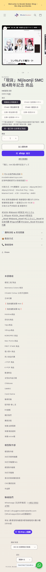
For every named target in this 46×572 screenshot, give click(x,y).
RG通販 (7, 410)
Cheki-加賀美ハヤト (33, 102)
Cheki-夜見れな (31, 107)
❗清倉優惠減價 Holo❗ (14, 303)
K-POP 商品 (9, 367)
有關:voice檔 (10, 436)
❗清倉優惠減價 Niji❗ (13, 309)
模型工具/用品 (10, 282)
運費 (9, 94)
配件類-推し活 (10, 404)
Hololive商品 (10, 314)
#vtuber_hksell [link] (28, 222)
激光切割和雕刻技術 (12, 478)
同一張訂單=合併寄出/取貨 (15, 128)
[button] (4, 15)
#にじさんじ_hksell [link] (33, 218)
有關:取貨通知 (10, 431)
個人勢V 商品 (10, 351)
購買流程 (8, 420)
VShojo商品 (9, 330)
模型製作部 (9, 451)
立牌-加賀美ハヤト (12, 117)
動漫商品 (8, 373)
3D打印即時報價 (11, 457)
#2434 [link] (5, 212)
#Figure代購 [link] (15, 222)
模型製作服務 (10, 467)
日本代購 (8, 298)
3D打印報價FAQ (11, 462)
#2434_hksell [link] (18, 215)
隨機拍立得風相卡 (11, 102)
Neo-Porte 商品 (11, 341)
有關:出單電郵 (10, 426)
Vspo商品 (9, 325)
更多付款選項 (23, 159)
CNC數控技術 (10, 483)
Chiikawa (9, 383)
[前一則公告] (4, 5)
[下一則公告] (41, 5)
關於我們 (8, 415)
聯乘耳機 (8, 399)
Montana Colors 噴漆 (14, 288)
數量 (3, 134)
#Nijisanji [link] (13, 212)
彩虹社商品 (9, 319)
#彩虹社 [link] (21, 212)
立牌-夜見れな (30, 112)
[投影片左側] (17, 72)
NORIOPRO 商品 (11, 335)
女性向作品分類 (11, 378)
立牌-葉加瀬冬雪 (11, 112)
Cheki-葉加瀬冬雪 (11, 107)
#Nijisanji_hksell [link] (16, 218)
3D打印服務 (9, 472)
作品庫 (7, 488)
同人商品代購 (10, 357)
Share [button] (7, 252)
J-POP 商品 (9, 362)
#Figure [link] (7, 215)
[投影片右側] (28, 72)
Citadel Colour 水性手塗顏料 (16, 293)
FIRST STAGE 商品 (12, 346)
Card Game (10, 394)
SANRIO (8, 388)
